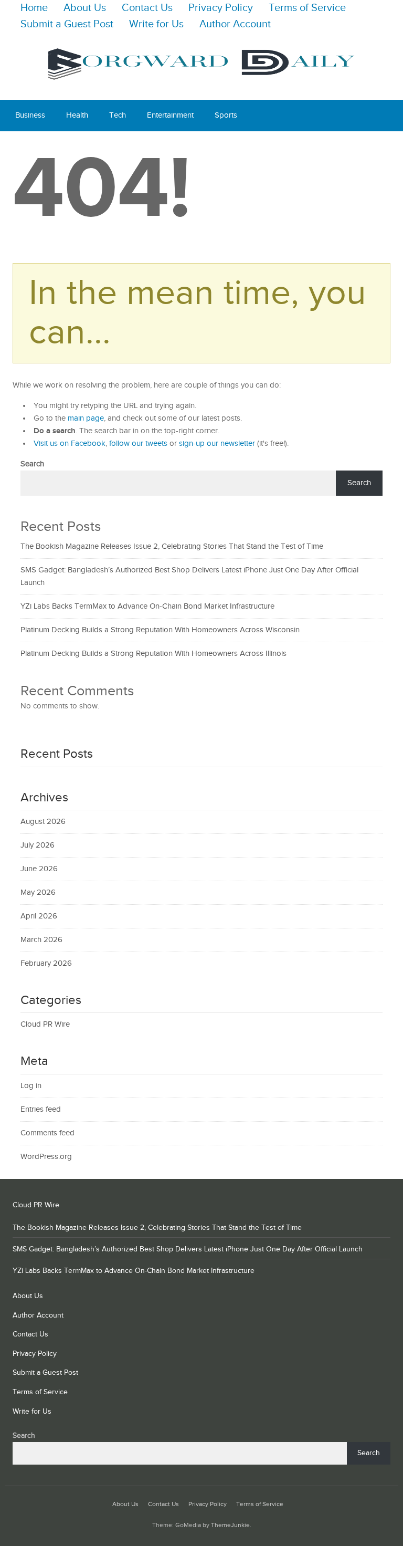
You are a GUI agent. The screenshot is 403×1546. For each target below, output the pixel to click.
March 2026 (41, 939)
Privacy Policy (220, 8)
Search (32, 463)
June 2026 (39, 868)
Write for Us (156, 24)
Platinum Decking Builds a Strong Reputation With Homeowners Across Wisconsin (160, 629)
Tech (117, 115)
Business (30, 115)
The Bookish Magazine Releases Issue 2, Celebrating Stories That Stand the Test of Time (171, 546)
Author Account (235, 24)
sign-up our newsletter (217, 443)
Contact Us (147, 8)
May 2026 (38, 892)
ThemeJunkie (230, 1525)
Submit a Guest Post (66, 24)
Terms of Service (307, 8)
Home (34, 8)
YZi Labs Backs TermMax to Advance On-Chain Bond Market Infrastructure (147, 606)
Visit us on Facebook (69, 443)
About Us (84, 8)
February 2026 (46, 963)
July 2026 (37, 845)
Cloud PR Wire (45, 1024)
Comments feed (47, 1133)
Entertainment (170, 115)
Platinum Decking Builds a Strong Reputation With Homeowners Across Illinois (153, 653)
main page (86, 418)
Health (77, 115)
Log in (30, 1085)
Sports (226, 115)
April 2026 (38, 916)
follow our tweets (138, 443)
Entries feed (40, 1109)
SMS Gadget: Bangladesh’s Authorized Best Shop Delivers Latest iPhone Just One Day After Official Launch (188, 1249)
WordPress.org (46, 1156)
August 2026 (43, 821)
